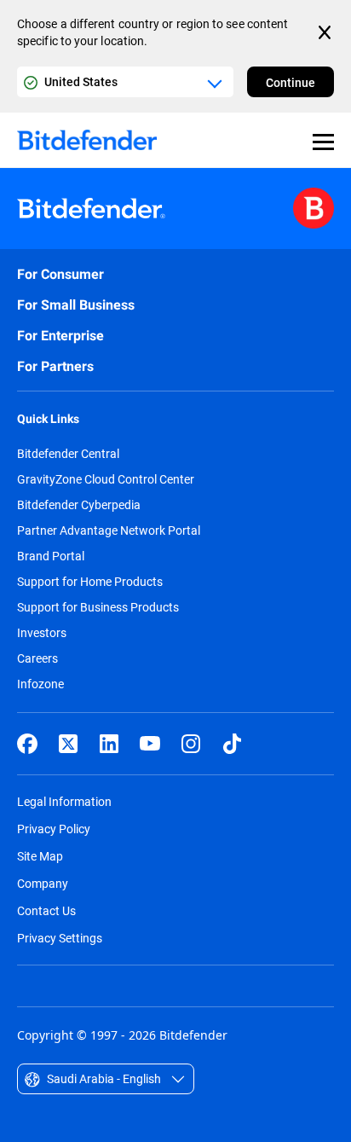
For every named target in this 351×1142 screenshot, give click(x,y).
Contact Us (46, 910)
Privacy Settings (59, 938)
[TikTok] (232, 743)
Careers (37, 658)
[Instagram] (191, 743)
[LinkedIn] (109, 743)
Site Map (40, 856)
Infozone (40, 684)
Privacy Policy (53, 828)
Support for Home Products (90, 581)
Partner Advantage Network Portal (108, 530)
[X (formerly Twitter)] (68, 743)
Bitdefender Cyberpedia (79, 505)
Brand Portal (50, 556)
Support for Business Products (98, 607)
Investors (41, 633)
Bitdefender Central (68, 453)
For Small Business (76, 305)
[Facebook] (27, 743)
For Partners (55, 366)
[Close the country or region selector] (326, 32)
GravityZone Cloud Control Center (105, 479)
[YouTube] (150, 743)
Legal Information (64, 801)
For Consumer (60, 274)
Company (42, 883)
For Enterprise (60, 336)
